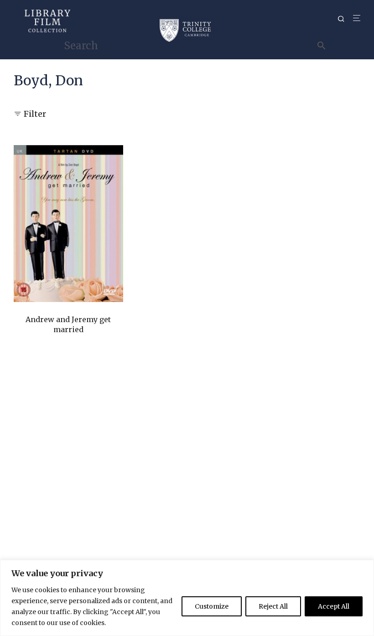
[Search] (344, 19)
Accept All (333, 606)
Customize (212, 606)
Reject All (273, 606)
